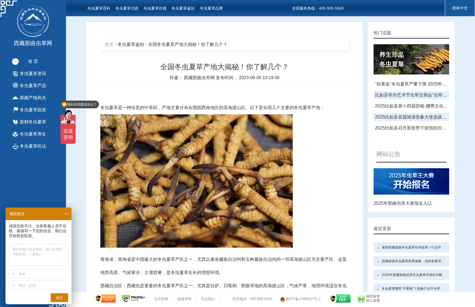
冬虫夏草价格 (155, 8)
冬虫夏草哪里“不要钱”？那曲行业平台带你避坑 (416, 289)
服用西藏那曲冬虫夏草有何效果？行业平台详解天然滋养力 (425, 247)
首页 (109, 44)
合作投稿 (161, 299)
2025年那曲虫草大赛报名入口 (403, 203)
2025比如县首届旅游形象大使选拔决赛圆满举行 (421, 117)
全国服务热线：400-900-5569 (318, 8)
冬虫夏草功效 (127, 8)
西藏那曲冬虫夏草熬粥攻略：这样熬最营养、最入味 (420, 261)
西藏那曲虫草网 (200, 77)
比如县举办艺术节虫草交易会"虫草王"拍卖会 (418, 95)
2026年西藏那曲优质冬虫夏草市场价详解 (412, 275)
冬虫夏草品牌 (211, 8)
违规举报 (184, 299)
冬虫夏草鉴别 (183, 8)
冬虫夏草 (109, 107)
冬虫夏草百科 (99, 8)
